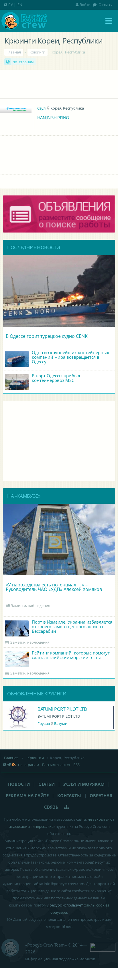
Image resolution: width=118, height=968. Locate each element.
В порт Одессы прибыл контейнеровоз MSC (56, 378)
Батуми (60, 723)
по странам (23, 61)
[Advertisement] (59, 83)
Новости (19, 784)
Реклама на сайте (27, 795)
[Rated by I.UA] (102, 946)
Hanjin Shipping (53, 117)
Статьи (46, 784)
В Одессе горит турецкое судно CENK (47, 336)
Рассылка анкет (56, 764)
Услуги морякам (84, 784)
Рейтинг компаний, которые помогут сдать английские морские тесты (71, 655)
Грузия (44, 723)
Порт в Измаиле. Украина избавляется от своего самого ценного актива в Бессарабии (72, 626)
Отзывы (105, 4)
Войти (85, 4)
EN (19, 4)
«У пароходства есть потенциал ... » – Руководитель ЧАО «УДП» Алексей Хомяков (54, 587)
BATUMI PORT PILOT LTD (62, 709)
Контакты (69, 795)
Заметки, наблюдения (30, 605)
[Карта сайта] (67, 807)
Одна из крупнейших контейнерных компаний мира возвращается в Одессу (70, 357)
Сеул (41, 108)
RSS (76, 764)
